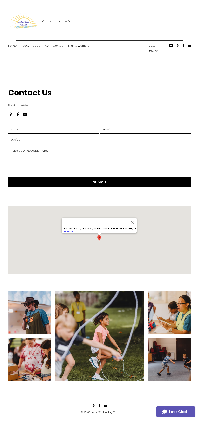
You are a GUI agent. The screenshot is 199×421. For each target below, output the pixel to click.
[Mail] (171, 45)
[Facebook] (183, 46)
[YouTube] (189, 46)
